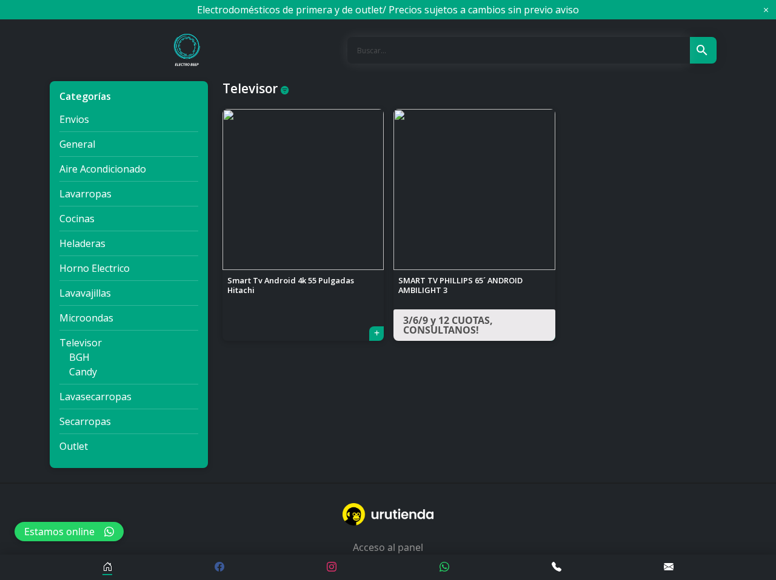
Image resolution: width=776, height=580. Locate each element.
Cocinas (77, 218)
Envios (74, 119)
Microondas (86, 318)
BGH (79, 357)
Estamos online (59, 531)
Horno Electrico (94, 268)
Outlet (73, 446)
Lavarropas (85, 193)
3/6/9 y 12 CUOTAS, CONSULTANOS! (448, 325)
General (77, 144)
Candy (83, 371)
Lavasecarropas (95, 396)
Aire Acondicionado (102, 169)
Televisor (80, 342)
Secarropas (85, 421)
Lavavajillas (85, 293)
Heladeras (82, 243)
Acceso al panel (388, 547)
